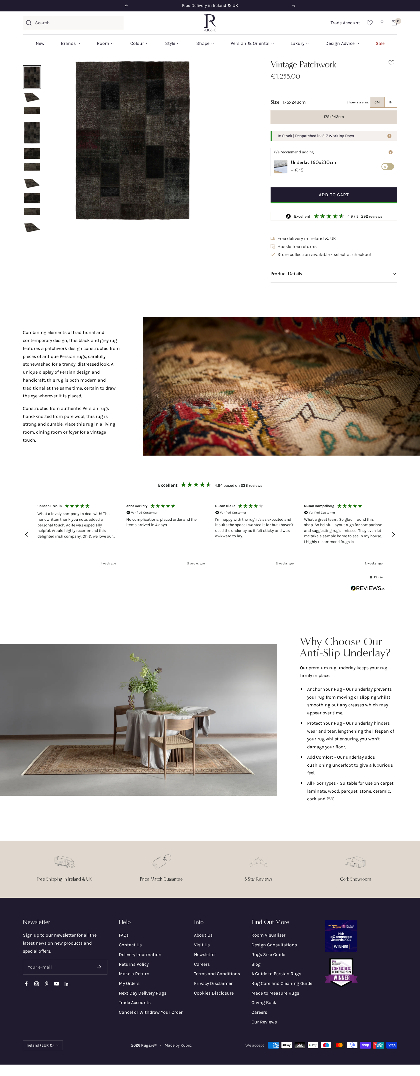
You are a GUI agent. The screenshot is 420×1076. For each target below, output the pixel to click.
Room (103, 43)
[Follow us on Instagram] (36, 983)
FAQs (124, 935)
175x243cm (334, 116)
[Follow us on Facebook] (26, 983)
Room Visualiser (268, 935)
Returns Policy (134, 964)
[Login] (382, 22)
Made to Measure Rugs (275, 993)
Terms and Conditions (217, 973)
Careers (202, 964)
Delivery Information (140, 954)
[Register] (99, 967)
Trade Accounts (135, 1002)
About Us (203, 935)
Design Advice (340, 43)
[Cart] (394, 22)
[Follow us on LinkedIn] (66, 983)
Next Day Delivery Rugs (142, 993)
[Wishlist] (370, 23)
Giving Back (263, 1002)
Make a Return (134, 973)
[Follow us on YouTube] (56, 983)
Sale (380, 43)
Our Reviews (264, 1022)
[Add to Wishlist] (391, 63)
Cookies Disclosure (214, 993)
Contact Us (130, 944)
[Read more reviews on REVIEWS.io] (368, 590)
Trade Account (345, 22)
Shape (202, 43)
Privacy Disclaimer (213, 983)
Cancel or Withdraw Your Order (151, 1012)
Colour (137, 43)
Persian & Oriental (250, 43)
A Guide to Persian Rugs (276, 973)
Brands (68, 43)
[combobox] (78, 23)
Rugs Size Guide (268, 954)
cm (377, 102)
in (391, 102)
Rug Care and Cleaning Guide (281, 983)
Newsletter (205, 954)
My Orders (129, 983)
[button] (334, 274)
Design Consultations (274, 944)
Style (170, 43)
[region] (210, 534)
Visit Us (202, 944)
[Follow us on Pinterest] (46, 983)
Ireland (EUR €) (40, 1045)
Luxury (297, 43)
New (40, 43)
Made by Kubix (178, 1045)
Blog (256, 964)
